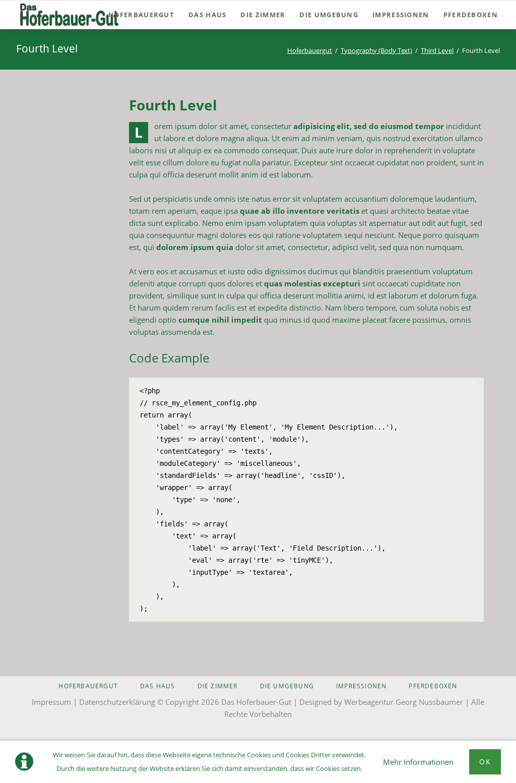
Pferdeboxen (433, 686)
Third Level (437, 50)
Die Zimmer (218, 686)
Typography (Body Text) (376, 50)
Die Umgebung (287, 686)
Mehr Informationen (418, 762)
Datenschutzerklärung (117, 702)
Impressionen (361, 686)
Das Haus (157, 686)
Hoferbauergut (309, 50)
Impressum (51, 702)
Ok (485, 761)
